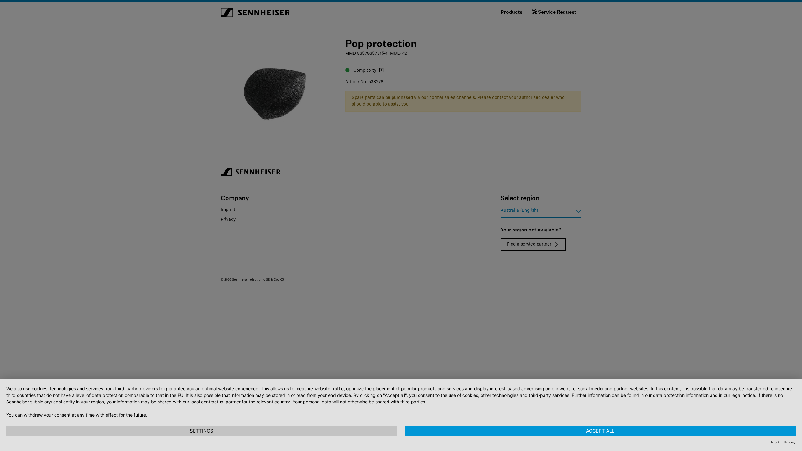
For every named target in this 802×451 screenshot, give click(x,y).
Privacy (790, 442)
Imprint (776, 442)
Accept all (600, 431)
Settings (201, 431)
